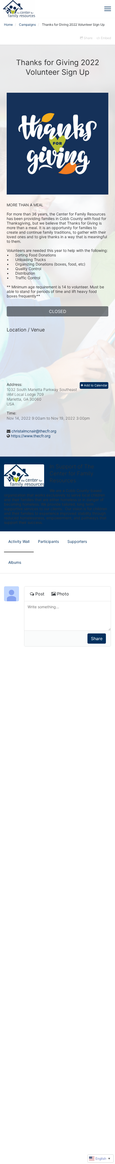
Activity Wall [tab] (18, 541)
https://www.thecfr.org (31, 436)
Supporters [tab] (77, 541)
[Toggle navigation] (107, 9)
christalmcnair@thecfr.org (33, 431)
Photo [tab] (63, 593)
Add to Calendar (95, 385)
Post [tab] (39, 593)
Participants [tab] (48, 541)
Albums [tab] (14, 562)
